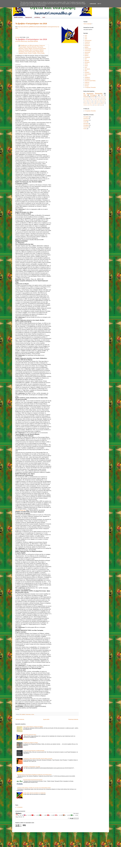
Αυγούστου (85, 118)
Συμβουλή (87, 82)
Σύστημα (87, 85)
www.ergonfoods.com (20, 510)
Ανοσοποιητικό (88, 40)
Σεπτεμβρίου (86, 116)
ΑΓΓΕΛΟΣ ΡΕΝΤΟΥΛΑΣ (21, 41)
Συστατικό (87, 84)
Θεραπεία (87, 60)
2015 (86, 35)
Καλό (86, 67)
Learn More (93, 3)
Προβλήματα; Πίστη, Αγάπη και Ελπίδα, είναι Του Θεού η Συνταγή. (37, 758)
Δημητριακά (87, 52)
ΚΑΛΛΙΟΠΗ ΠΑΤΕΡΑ (33, 41)
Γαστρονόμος (28, 714)
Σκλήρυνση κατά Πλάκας (90, 80)
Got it (99, 3)
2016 (20, 714)
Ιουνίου (85, 128)
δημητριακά (28, 17)
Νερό (86, 70)
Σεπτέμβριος (87, 79)
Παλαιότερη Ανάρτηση (73, 719)
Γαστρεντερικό (88, 48)
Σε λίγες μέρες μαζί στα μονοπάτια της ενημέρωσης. (34, 793)
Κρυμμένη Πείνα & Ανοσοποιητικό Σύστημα (32, 779)
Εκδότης (86, 55)
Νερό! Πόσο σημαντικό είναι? (29, 734)
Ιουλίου (85, 121)
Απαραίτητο (87, 42)
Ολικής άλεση (88, 74)
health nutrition (18, 17)
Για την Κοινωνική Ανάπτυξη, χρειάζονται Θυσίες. (34, 750)
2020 (86, 38)
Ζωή (86, 58)
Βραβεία (23, 714)
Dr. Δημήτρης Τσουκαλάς (90, 87)
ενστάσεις (37, 17)
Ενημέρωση (87, 57)
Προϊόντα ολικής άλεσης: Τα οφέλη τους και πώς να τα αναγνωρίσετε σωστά (34, 787)
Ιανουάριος (87, 62)
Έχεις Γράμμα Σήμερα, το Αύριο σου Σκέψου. (33, 726)
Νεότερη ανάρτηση (20, 719)
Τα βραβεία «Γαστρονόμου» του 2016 (31, 24)
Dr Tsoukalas (19, 807)
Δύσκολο (87, 53)
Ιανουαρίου (85, 123)
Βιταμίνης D (87, 45)
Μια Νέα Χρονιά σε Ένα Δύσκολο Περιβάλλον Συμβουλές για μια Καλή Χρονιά (34, 774)
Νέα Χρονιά (87, 69)
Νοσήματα (87, 72)
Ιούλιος (32, 714)
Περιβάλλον (87, 77)
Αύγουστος (87, 43)
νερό (43, 17)
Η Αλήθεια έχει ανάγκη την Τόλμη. (30, 742)
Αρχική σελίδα (46, 719)
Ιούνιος (86, 65)
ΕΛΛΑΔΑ (17, 37)
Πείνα (86, 75)
